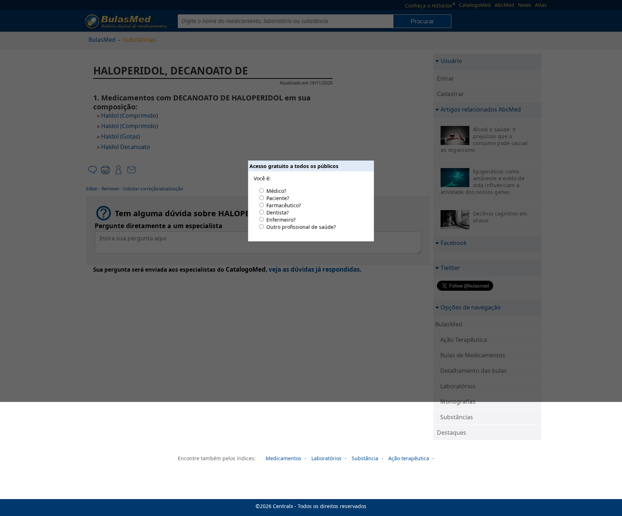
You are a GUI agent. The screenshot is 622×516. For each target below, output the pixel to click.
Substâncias (456, 417)
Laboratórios (326, 458)
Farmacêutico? (283, 205)
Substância (365, 458)
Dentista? (277, 212)
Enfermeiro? (281, 219)
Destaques (451, 432)
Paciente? (277, 198)
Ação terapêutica (408, 458)
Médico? (276, 190)
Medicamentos (283, 458)
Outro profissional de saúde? (301, 226)
